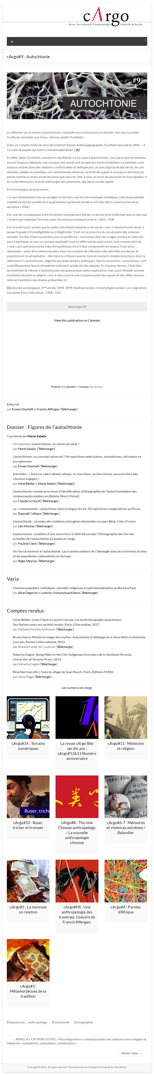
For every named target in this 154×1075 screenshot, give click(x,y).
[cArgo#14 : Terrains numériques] (28, 717)
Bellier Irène (132, 1053)
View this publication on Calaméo (77, 320)
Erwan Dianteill (22, 409)
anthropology (37, 1022)
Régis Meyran (27, 561)
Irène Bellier (26, 483)
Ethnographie (83, 1022)
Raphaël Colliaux (29, 513)
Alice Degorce (27, 592)
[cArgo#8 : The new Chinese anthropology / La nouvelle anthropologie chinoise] (77, 796)
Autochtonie (60, 1022)
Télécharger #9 (77, 306)
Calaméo (69, 386)
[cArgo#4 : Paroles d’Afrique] (125, 881)
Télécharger (69, 409)
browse (84, 386)
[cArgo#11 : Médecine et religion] (125, 717)
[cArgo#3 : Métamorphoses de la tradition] (28, 960)
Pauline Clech (27, 543)
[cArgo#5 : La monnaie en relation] (28, 881)
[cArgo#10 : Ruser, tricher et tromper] (28, 796)
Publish (56, 386)
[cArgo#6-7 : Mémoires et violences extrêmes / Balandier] (125, 796)
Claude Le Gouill (29, 501)
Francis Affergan (48, 409)
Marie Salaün (36, 436)
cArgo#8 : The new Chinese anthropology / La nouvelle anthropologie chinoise (77, 832)
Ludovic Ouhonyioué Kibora (60, 592)
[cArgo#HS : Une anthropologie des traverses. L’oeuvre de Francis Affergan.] (77, 881)
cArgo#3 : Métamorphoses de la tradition (28, 991)
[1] (9, 288)
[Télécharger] (46, 449)
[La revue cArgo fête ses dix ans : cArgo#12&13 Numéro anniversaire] (77, 717)
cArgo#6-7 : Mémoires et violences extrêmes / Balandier (125, 827)
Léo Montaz (26, 526)
